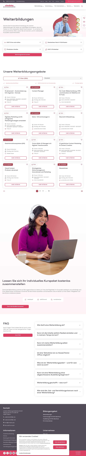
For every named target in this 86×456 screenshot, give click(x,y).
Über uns (42, 1)
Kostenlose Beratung (8, 433)
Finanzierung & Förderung (9, 440)
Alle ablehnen (60, 447)
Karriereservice (7, 444)
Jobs (50, 1)
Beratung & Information (9, 438)
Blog (46, 1)
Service (69, 6)
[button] (27, 87)
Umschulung (48, 6)
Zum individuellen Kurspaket (15, 306)
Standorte (77, 6)
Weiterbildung (38, 6)
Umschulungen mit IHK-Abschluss (52, 416)
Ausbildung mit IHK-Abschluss (51, 418)
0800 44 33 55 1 (10, 1)
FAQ (53, 1)
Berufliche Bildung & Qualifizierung (11, 442)
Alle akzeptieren (60, 442)
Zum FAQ (18, 335)
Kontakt (62, 1)
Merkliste (57, 1)
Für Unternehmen (59, 6)
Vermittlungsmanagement (10, 446)
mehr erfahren (15, 106)
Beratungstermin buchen (74, 1)
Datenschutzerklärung (45, 443)
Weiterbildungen (47, 414)
